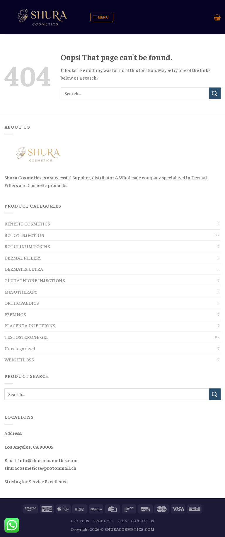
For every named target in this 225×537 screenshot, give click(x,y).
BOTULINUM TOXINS (27, 246)
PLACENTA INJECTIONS (29, 325)
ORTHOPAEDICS (21, 303)
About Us (80, 521)
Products (103, 521)
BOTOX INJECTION (24, 235)
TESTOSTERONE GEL (26, 337)
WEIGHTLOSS (19, 359)
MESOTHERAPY (21, 291)
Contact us (142, 521)
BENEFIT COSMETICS (27, 223)
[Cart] (217, 17)
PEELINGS (15, 314)
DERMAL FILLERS (23, 257)
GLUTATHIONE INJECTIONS (34, 280)
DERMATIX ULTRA (23, 269)
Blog (122, 521)
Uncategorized (19, 348)
